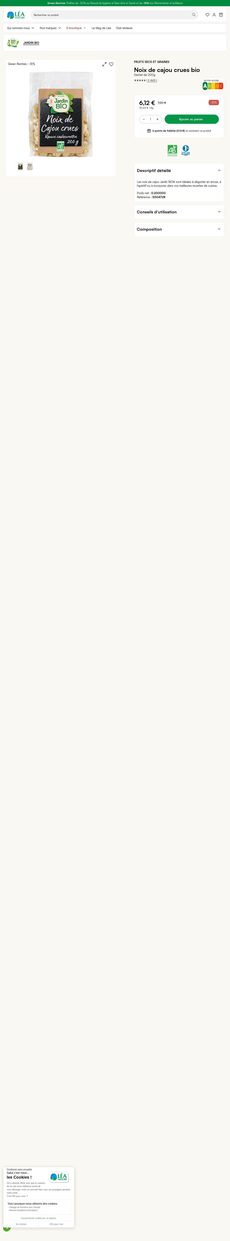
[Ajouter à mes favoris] (111, 64)
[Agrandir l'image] (104, 64)
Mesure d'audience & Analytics (23, 1210)
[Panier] (221, 14)
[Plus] (157, 119)
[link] (207, 14)
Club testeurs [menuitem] (124, 28)
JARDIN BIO (31, 42)
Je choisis (21, 1224)
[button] (30, 166)
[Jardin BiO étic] (13, 42)
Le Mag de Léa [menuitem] (101, 28)
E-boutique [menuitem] (74, 28)
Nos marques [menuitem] (48, 28)
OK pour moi (56, 1224)
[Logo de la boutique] (16, 15)
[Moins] (143, 119)
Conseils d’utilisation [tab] (157, 211)
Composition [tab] (149, 229)
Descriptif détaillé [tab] (154, 170)
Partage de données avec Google (24, 1207)
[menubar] (115, 28)
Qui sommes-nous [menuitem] (18, 28)
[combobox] (114, 14)
